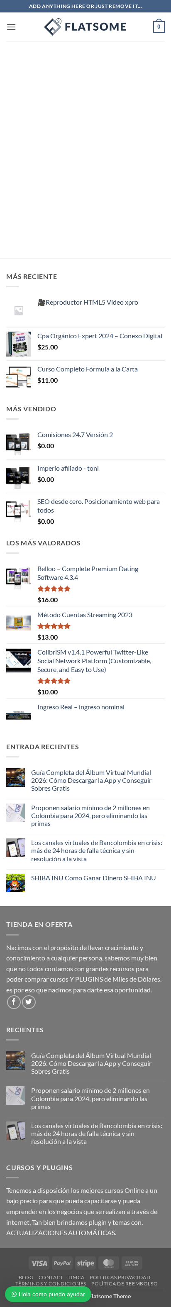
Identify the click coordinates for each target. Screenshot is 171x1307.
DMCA (76, 1277)
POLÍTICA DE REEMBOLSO (124, 1283)
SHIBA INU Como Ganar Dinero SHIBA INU (93, 878)
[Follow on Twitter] (29, 1002)
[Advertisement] (85, 131)
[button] (11, 27)
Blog (26, 1277)
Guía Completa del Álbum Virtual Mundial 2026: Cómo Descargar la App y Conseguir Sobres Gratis (91, 780)
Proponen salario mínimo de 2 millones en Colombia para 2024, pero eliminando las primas (90, 815)
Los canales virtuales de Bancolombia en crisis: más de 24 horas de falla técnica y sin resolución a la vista (96, 850)
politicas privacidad (120, 1277)
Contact (51, 1277)
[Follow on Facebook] (14, 1002)
